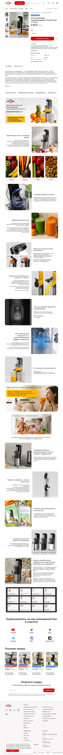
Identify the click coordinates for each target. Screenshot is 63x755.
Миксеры (26, 727)
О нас (6, 8)
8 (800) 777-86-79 (47, 739)
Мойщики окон (46, 711)
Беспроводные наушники (49, 714)
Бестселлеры (13, 8)
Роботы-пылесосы (29, 709)
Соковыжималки (46, 12)
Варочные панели (28, 720)
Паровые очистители (29, 714)
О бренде (26, 740)
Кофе (25, 725)
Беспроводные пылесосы (30, 707)
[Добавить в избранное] (56, 38)
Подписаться (49, 690)
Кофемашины (27, 723)
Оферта (35, 752)
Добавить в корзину (42, 38)
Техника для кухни (36, 12)
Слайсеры (26, 718)
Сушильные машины (47, 709)
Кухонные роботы (28, 716)
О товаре (8, 66)
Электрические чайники (48, 718)
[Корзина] (57, 3)
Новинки (21, 8)
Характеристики (18, 66)
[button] (48, 3)
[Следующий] (57, 93)
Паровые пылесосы (47, 707)
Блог (31, 8)
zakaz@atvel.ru (46, 746)
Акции (26, 8)
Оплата (26, 737)
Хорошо (12, 750)
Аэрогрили (45, 720)
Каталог (20, 3)
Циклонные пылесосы (29, 711)
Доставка (26, 735)
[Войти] (53, 3)
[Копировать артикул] (48, 55)
